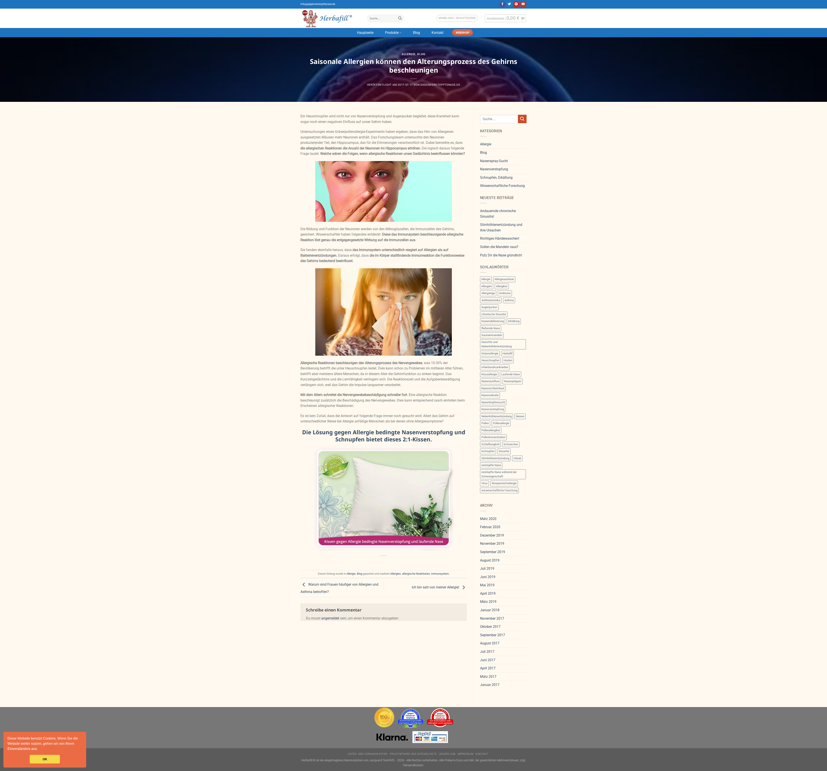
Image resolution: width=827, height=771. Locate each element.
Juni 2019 (487, 577)
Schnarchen (511, 444)
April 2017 (488, 668)
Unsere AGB (447, 753)
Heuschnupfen (490, 360)
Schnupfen (488, 451)
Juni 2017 (487, 660)
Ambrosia (505, 293)
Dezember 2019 (492, 535)
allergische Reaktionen (416, 573)
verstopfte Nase (491, 465)
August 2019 (489, 560)
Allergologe (488, 293)
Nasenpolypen (512, 381)
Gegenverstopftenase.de (440, 84)
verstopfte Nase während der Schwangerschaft (499, 474)
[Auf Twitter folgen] (509, 4)
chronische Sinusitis (493, 314)
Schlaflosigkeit (490, 444)
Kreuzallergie (489, 374)
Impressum (465, 753)
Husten (508, 360)
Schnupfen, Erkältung (496, 177)
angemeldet (330, 618)
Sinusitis (504, 451)
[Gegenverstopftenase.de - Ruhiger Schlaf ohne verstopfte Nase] (330, 18)
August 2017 (489, 643)
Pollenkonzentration (493, 437)
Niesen (520, 416)
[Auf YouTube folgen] (523, 4)
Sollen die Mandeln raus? (499, 247)
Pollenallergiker (490, 430)
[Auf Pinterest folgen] (516, 4)
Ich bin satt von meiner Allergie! (436, 587)
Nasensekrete (490, 395)
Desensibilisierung (492, 321)
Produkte (392, 33)
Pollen (485, 423)
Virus (484, 483)
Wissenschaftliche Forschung (502, 186)
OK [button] (45, 759)
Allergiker (501, 286)
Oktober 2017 (490, 627)
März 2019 (488, 602)
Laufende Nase (510, 374)
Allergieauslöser (504, 279)
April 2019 (488, 593)
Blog (416, 33)
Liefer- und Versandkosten (368, 753)
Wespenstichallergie (504, 483)
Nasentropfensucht (493, 402)
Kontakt (437, 33)
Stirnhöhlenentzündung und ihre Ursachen (501, 227)
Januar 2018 (489, 610)
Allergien (395, 573)
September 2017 (492, 635)
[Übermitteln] (400, 18)
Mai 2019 (487, 585)
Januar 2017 (489, 685)
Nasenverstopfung (494, 169)
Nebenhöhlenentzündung (496, 416)
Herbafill (507, 353)
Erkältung (513, 321)
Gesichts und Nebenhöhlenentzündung (496, 344)
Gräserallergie (489, 353)
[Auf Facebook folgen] (502, 4)
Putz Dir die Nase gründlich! (501, 255)
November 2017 (492, 618)
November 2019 (492, 543)
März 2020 (488, 519)
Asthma (509, 300)
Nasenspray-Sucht (494, 161)
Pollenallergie (501, 423)
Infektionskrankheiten (494, 367)
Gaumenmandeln (491, 335)
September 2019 (492, 552)
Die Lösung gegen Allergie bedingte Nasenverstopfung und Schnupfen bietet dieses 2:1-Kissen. (383, 435)
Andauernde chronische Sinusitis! (498, 214)
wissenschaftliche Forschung (499, 490)
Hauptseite (365, 33)
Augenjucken (489, 307)
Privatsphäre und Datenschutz (413, 753)
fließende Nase (490, 328)
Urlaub (517, 458)
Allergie (408, 54)
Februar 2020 (490, 527)
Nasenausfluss (490, 381)
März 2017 (488, 677)
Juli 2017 (487, 652)
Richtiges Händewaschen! (499, 238)
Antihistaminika (490, 300)
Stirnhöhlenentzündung (495, 458)
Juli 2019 (487, 568)
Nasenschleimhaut (492, 388)
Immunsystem (440, 573)
